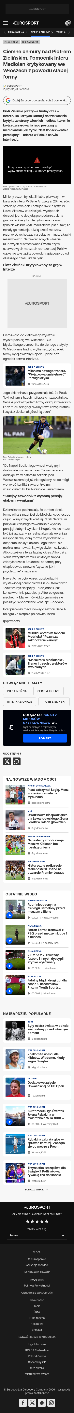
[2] (32, 1221)
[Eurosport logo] (25, 23)
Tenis (37, 1306)
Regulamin (37, 1279)
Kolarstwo (37, 1323)
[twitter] (32, 1403)
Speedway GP (37, 1362)
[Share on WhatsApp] (17, 761)
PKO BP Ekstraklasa (37, 1350)
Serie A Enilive (30, 42)
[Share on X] (7, 761)
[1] (27, 1221)
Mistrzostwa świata (37, 1374)
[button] (5, 23)
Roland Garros (37, 1356)
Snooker (37, 1329)
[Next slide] (69, 32)
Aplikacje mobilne (37, 1265)
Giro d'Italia (37, 1368)
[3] (37, 1221)
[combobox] (37, 1235)
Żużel (37, 1312)
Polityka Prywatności (37, 1285)
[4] (41, 1221)
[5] (46, 1221)
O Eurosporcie (37, 1259)
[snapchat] (42, 1403)
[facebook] (23, 1403)
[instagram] (51, 1403)
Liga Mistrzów (37, 1344)
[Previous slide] (4, 32)
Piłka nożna (12, 42)
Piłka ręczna (37, 1317)
